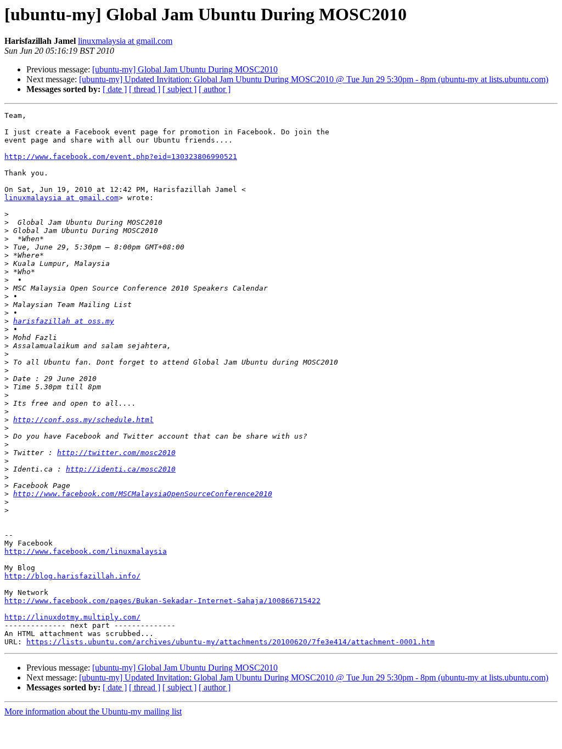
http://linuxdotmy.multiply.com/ (72, 617)
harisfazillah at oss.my (63, 321)
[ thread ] (144, 89)
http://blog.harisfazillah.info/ (72, 576)
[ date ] (115, 89)
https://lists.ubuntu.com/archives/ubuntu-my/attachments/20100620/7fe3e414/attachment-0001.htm (230, 642)
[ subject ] (179, 89)
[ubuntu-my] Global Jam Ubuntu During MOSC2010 (185, 69)
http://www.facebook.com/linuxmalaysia (85, 551)
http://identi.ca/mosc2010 (121, 469)
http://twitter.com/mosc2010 (116, 453)
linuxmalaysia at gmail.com (125, 41)
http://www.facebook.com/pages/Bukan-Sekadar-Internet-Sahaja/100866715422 (162, 601)
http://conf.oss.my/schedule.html (83, 420)
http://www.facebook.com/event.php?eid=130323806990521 (120, 156)
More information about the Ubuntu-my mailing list (93, 711)
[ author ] (215, 89)
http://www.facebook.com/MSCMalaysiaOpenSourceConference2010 (142, 494)
